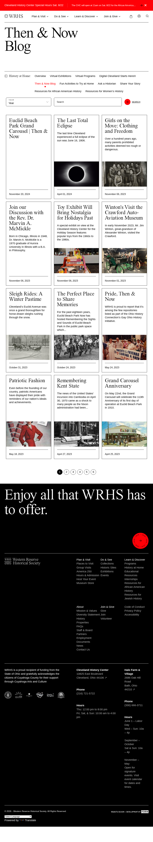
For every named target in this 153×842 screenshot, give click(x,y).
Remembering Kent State (71, 383)
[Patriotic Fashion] (28, 434)
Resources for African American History (58, 91)
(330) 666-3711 (133, 705)
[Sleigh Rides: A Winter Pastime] (28, 347)
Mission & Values (86, 610)
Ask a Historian (107, 83)
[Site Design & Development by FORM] (130, 812)
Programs (130, 563)
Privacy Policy (132, 610)
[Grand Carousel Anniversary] (124, 434)
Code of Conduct (134, 606)
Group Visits (83, 567)
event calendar (133, 779)
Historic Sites (108, 567)
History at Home (134, 567)
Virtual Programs (85, 76)
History (80, 618)
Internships (131, 579)
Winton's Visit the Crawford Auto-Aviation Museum (124, 213)
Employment (83, 637)
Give (103, 610)
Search (136, 102)
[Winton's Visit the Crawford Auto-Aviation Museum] (124, 260)
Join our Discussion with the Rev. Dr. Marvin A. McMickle (26, 218)
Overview (40, 76)
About (80, 606)
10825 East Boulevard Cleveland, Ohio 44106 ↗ (92, 673)
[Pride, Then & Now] (124, 347)
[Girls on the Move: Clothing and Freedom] (124, 174)
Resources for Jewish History (133, 596)
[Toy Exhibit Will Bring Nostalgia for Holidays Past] (76, 260)
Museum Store (85, 583)
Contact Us (83, 649)
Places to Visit (84, 563)
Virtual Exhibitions (60, 76)
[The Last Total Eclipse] (76, 174)
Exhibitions (107, 571)
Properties (82, 622)
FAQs (79, 626)
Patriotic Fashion (27, 380)
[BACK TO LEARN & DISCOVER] (6, 76)
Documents (83, 641)
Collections (107, 563)
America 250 (84, 571)
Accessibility (131, 614)
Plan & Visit (38, 16)
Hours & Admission (87, 575)
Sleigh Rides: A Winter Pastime (26, 296)
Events (105, 575)
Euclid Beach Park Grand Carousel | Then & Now (28, 128)
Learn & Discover (84, 16)
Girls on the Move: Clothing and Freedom (121, 126)
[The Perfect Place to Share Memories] (76, 347)
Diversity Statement (88, 614)
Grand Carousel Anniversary (122, 383)
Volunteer (106, 618)
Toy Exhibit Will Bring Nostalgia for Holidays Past (75, 213)
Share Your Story (130, 83)
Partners (81, 634)
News (79, 645)
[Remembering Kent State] (76, 434)
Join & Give (111, 16)
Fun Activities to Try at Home (77, 83)
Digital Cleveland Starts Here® (117, 76)
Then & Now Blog (45, 83)
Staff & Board (84, 630)
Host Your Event (86, 579)
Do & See (60, 16)
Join (103, 614)
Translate (30, 820)
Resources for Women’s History (104, 91)
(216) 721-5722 (85, 693)
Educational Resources (131, 573)
